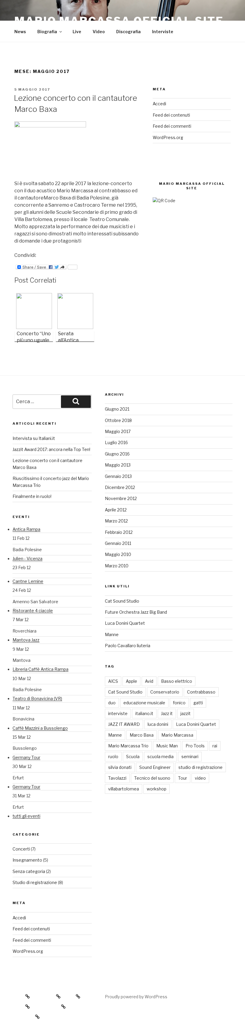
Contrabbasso (201, 691)
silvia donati (119, 767)
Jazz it (167, 713)
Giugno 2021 (117, 409)
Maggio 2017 (118, 431)
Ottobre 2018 (118, 420)
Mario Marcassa (177, 735)
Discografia (128, 31)
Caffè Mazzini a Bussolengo (40, 728)
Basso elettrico (176, 681)
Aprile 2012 (116, 509)
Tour (182, 778)
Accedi (159, 103)
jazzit (185, 713)
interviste (118, 713)
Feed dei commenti (172, 126)
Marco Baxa (142, 735)
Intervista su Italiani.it (34, 438)
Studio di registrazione (35, 882)
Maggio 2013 (118, 464)
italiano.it (144, 713)
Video (99, 31)
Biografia (47, 31)
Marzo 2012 (116, 520)
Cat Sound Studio (122, 601)
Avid (149, 681)
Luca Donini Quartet (125, 623)
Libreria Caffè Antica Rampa (40, 669)
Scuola (133, 756)
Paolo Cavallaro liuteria (127, 645)
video (200, 778)
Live (77, 31)
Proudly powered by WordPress (136, 996)
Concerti (21, 848)
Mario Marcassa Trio (128, 745)
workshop (156, 788)
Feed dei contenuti (171, 115)
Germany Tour (26, 757)
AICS (113, 681)
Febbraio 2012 (119, 532)
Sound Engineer (155, 767)
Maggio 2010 (118, 554)
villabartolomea (123, 788)
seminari (189, 756)
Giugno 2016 (117, 453)
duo (112, 702)
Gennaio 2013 (118, 476)
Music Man (167, 745)
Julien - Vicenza (27, 558)
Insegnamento (27, 860)
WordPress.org (168, 137)
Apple (131, 681)
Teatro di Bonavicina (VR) (37, 698)
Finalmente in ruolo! (32, 496)
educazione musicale (144, 702)
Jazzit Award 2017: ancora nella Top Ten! (51, 449)
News (20, 31)
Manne (112, 634)
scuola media (160, 756)
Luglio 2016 (116, 442)
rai (214, 745)
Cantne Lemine (28, 581)
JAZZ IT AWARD (124, 724)
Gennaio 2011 (118, 543)
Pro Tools (195, 745)
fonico (179, 702)
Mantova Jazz (26, 639)
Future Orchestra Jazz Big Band (136, 612)
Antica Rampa (26, 529)
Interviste (162, 31)
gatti (198, 702)
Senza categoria (29, 871)
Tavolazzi (117, 778)
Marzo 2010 (116, 565)
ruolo (113, 756)
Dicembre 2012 (120, 487)
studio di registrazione (200, 767)
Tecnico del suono (152, 778)
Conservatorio (164, 691)
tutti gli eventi (26, 816)
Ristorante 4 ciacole (33, 610)
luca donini (158, 724)
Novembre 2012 (121, 498)
